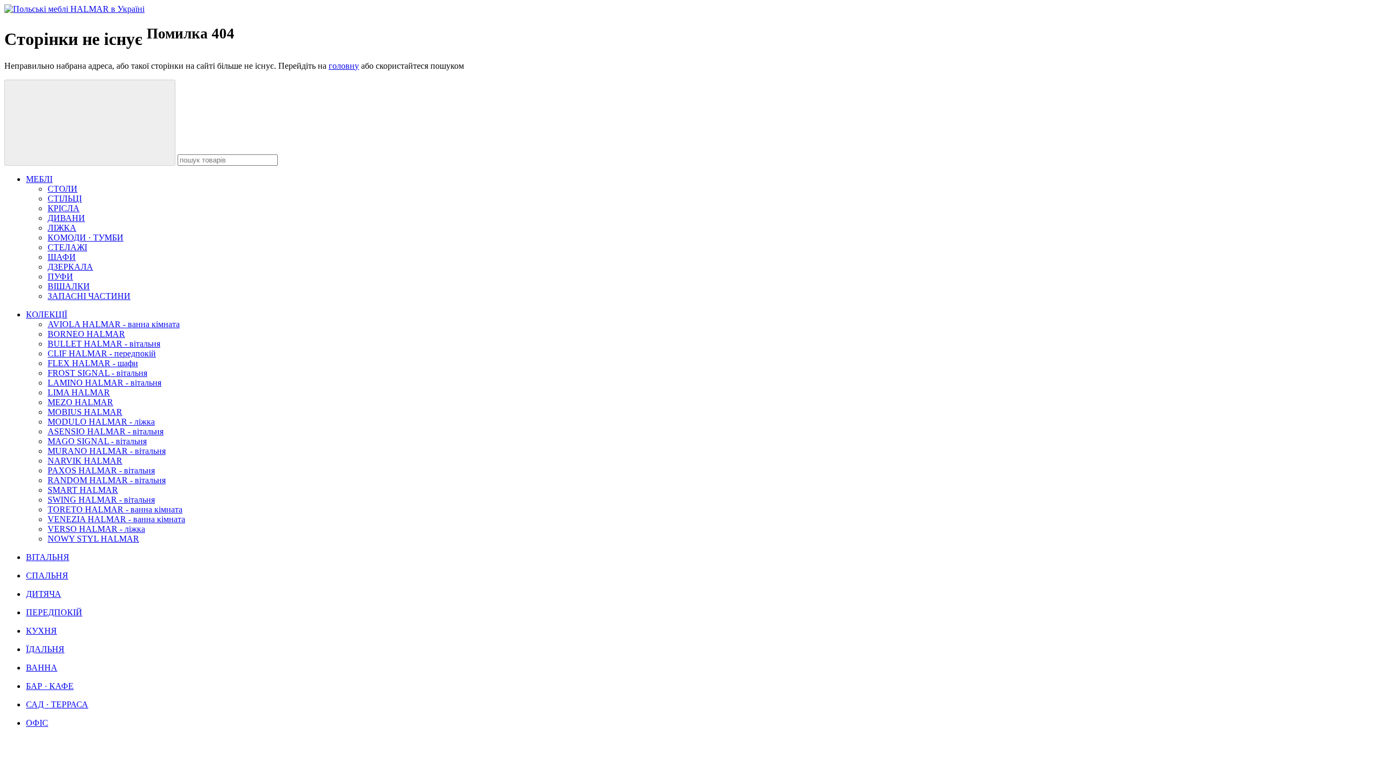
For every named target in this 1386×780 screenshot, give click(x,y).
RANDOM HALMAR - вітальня (107, 480)
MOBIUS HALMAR (85, 412)
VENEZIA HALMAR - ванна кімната (116, 519)
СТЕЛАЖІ (67, 247)
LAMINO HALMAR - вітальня (104, 382)
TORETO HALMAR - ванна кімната (115, 509)
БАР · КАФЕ (50, 686)
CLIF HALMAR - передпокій (102, 353)
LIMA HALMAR (79, 392)
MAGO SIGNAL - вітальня (97, 441)
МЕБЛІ (39, 179)
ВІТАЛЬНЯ (47, 557)
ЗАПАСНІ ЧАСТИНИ (89, 296)
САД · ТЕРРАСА (57, 704)
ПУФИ (60, 276)
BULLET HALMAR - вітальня (104, 343)
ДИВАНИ (66, 218)
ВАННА (41, 667)
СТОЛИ (62, 188)
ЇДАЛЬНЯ (45, 649)
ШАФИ (62, 257)
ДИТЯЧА (43, 594)
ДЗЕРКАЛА (70, 266)
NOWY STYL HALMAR (93, 538)
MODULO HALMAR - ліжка (101, 421)
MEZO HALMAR (80, 402)
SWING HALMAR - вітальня (101, 499)
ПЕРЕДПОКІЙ (54, 612)
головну (344, 65)
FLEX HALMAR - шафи (93, 363)
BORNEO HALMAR (86, 334)
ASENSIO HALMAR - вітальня (106, 431)
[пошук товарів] (89, 123)
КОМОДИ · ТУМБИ (85, 237)
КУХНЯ (41, 630)
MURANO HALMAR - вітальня (107, 451)
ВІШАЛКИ (69, 286)
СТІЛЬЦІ (65, 198)
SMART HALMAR (83, 490)
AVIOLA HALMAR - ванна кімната (114, 324)
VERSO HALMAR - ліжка (96, 529)
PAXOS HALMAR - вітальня (101, 470)
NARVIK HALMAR (85, 460)
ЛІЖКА (62, 227)
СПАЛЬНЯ (47, 575)
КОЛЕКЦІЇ (46, 314)
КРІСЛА (64, 208)
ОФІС (37, 722)
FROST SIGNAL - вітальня (97, 373)
